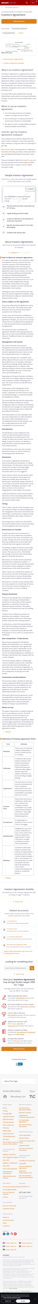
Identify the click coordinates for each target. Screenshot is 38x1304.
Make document (19, 21)
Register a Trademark (10, 1163)
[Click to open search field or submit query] (26, 2)
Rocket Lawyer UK (10, 1243)
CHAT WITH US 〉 (25, 1187)
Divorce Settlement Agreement (25, 1167)
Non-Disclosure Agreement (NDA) (25, 1109)
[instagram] (12, 1235)
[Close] (35, 1299)
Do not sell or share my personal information (10, 1143)
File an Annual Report (10, 1169)
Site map (6, 1139)
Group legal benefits (9, 1190)
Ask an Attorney (8, 1125)
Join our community (9, 1206)
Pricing (5, 1111)
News (5, 1223)
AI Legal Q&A (7, 1114)
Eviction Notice (24, 1138)
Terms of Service (13, 1288)
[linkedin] (8, 1235)
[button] (2, 7)
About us (6, 1217)
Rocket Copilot (9, 149)
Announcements (8, 1220)
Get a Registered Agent (10, 1157)
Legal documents (8, 1116)
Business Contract (25, 1113)
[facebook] (4, 1235)
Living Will (22, 1164)
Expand (31, 189)
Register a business (9, 1154)
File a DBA (6, 1166)
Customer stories (8, 1209)
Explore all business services (9, 1177)
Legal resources (8, 1134)
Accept (23, 1301)
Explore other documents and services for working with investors (18, 952)
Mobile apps (7, 1131)
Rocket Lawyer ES (27, 1243)
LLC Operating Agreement (24, 1121)
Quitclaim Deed (24, 1146)
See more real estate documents (26, 1149)
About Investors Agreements (13, 59)
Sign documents (8, 1119)
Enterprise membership (11, 1187)
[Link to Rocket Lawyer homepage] (8, 3)
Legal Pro (27, 160)
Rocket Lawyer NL (27, 1246)
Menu (33, 2)
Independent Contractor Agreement (26, 1116)
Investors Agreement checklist (14, 63)
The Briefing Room (9, 1136)
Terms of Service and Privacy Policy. (12, 1297)
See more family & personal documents (26, 1176)
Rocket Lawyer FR (10, 1246)
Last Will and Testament (27, 1161)
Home (5, 1108)
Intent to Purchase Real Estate (27, 1142)
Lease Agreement (25, 1135)
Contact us (6, 1226)
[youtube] (15, 1235)
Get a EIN (6, 1160)
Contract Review (8, 1122)
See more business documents (25, 1125)
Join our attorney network (8, 1193)
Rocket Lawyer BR (10, 1249)
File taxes (6, 1128)
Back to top (19, 902)
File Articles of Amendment (7, 1172)
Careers (5, 1197)
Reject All (8, 1301)
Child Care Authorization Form (25, 1172)
